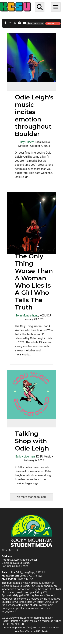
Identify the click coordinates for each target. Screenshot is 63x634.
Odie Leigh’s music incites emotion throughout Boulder (34, 115)
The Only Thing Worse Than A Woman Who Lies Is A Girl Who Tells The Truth (34, 281)
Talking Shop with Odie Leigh (32, 441)
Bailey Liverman (25, 456)
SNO (38, 631)
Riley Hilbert (26, 142)
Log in (45, 631)
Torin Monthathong (27, 315)
